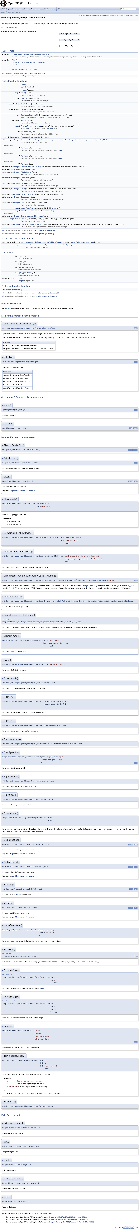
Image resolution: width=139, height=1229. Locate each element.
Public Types (82, 15)
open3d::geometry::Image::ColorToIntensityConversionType (33, 328)
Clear (23, 93)
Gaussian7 (33, 62)
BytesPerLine (26, 131)
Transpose (25, 169)
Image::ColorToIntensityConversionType (50, 140)
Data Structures (49, 9)
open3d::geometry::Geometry (34, 73)
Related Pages (17, 9)
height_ (21, 262)
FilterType (15, 60)
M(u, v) (130, 586)
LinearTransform (27, 208)
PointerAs (24, 164)
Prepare (24, 126)
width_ (20, 256)
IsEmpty (24, 98)
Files (59, 9)
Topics (26, 9)
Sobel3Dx (41, 62)
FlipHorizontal (26, 172)
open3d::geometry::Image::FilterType (24, 362)
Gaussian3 (16, 62)
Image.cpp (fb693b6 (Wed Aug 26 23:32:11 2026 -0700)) (68, 1219)
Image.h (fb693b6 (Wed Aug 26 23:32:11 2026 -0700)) (68, 1217)
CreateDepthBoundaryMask (31, 224)
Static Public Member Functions (108, 15)
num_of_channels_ (25, 267)
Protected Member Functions (131, 15)
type (66, 140)
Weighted (45, 54)
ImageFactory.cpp (89, 586)
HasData (24, 120)
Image (18, 12)
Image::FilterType (32, 183)
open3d (3, 12)
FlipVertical (25, 178)
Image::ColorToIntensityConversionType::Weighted (88, 140)
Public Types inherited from (24, 73)
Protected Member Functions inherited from (31, 293)
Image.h (13, 27)
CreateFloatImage (27, 140)
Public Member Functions (92, 15)
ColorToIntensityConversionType (24, 54)
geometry (11, 12)
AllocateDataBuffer (13, 290)
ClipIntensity (25, 211)
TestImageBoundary (28, 115)
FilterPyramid (31, 245)
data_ (20, 278)
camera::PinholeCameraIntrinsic (81, 242)
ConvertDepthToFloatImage (31, 167)
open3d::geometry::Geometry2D (44, 230)
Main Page (5, 9)
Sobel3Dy (15, 65)
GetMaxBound (26, 109)
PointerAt (24, 148)
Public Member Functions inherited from (29, 230)
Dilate (23, 202)
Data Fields (120, 15)
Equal (39, 54)
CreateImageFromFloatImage (32, 216)
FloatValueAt (26, 137)
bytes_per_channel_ (25, 273)
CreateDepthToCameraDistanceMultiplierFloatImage (45, 242)
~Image (23, 90)
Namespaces (35, 9)
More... (76, 23)
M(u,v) (115, 586)
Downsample (25, 197)
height (39, 126)
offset (54, 208)
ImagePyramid (14, 219)
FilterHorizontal (27, 194)
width (32, 126)
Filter (23, 183)
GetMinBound (26, 104)
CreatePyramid (26, 219)
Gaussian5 (25, 62)
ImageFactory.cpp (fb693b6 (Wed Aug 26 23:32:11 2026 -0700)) (71, 1222)
